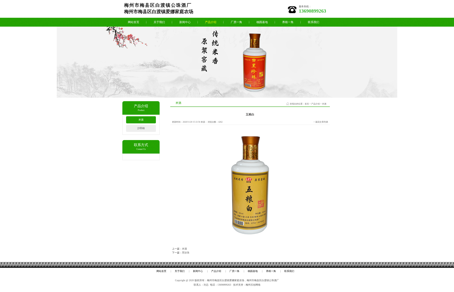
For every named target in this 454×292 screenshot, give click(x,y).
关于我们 (159, 22)
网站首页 (133, 22)
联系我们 (313, 22)
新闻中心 (185, 22)
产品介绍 (210, 22)
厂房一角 (236, 22)
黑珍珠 (185, 252)
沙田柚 (141, 128)
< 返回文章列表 (321, 122)
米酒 (141, 119)
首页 (307, 104)
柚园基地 (262, 22)
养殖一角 (288, 22)
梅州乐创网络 (253, 284)
